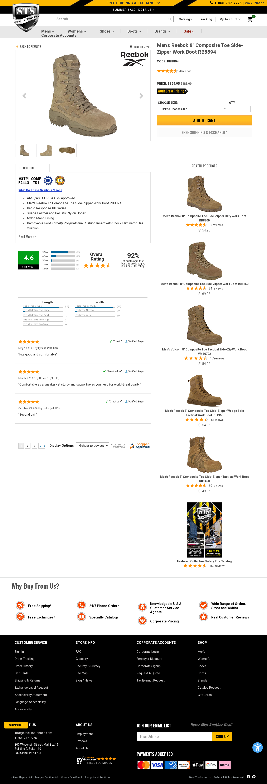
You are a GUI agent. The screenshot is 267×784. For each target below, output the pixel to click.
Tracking (205, 19)
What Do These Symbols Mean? (40, 190)
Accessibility (23, 709)
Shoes (105, 31)
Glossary (82, 659)
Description (26, 168)
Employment (84, 734)
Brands (161, 31)
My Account (228, 19)
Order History (24, 666)
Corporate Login (148, 652)
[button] (257, 747)
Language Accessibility (30, 702)
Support (16, 725)
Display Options (61, 446)
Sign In (19, 652)
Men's (46, 31)
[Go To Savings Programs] (172, 91)
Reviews (81, 741)
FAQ (78, 652)
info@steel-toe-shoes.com (33, 733)
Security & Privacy (88, 666)
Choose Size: (168, 102)
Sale (188, 31)
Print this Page (142, 46)
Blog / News (84, 680)
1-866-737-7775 (227, 3)
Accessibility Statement (31, 695)
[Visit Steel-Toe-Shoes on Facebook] (249, 777)
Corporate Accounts (58, 35)
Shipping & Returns (27, 680)
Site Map (82, 673)
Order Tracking (24, 659)
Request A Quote (148, 673)
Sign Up (222, 736)
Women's (76, 31)
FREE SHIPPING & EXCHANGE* (204, 132)
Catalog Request (209, 687)
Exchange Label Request (31, 687)
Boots (133, 31)
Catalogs (185, 19)
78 (185, 71)
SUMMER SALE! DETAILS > (133, 9)
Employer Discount (149, 659)
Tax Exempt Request (151, 680)
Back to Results (30, 46)
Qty (232, 102)
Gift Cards (22, 673)
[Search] (170, 19)
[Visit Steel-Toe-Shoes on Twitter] (254, 777)
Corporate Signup (149, 666)
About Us (82, 748)
